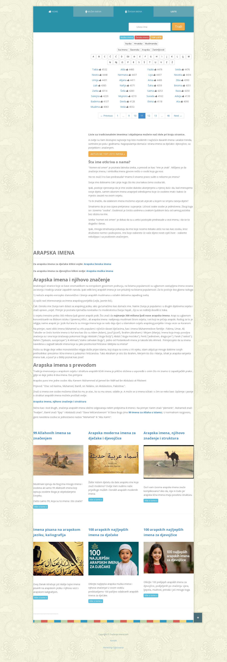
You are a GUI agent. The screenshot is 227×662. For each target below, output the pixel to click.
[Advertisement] (58, 82)
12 (148, 115)
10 (135, 115)
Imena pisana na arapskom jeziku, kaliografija (56, 532)
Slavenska (134, 49)
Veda (123, 106)
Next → (178, 115)
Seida (178, 69)
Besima (178, 85)
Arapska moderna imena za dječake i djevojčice (112, 435)
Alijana (122, 80)
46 (168, 115)
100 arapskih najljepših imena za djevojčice (163, 532)
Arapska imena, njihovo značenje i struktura (59, 401)
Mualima (95, 106)
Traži (178, 27)
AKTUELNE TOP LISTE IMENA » (108, 154)
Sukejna (95, 96)
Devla (123, 101)
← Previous (106, 115)
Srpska (128, 43)
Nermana (123, 74)
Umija (95, 80)
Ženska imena (142, 37)
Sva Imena (122, 49)
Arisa (150, 80)
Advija (178, 96)
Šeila (122, 90)
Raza (178, 90)
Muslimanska (151, 43)
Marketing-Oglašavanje (113, 647)
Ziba (178, 80)
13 (155, 115)
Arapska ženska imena (97, 264)
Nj (116, 62)
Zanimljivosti (158, 49)
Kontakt (113, 640)
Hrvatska (138, 43)
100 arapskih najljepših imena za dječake (108, 532)
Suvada (150, 96)
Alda (123, 69)
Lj (183, 56)
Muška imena (127, 37)
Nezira (95, 74)
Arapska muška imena (99, 271)
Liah (95, 85)
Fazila (150, 69)
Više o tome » (40, 506)
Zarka (95, 90)
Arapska (146, 49)
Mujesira (123, 96)
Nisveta (178, 74)
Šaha (150, 85)
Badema (95, 101)
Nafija (123, 85)
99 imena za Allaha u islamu (145, 412)
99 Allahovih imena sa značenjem (52, 435)
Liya (150, 74)
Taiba (95, 69)
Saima (150, 90)
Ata (178, 101)
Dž (128, 56)
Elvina (150, 101)
